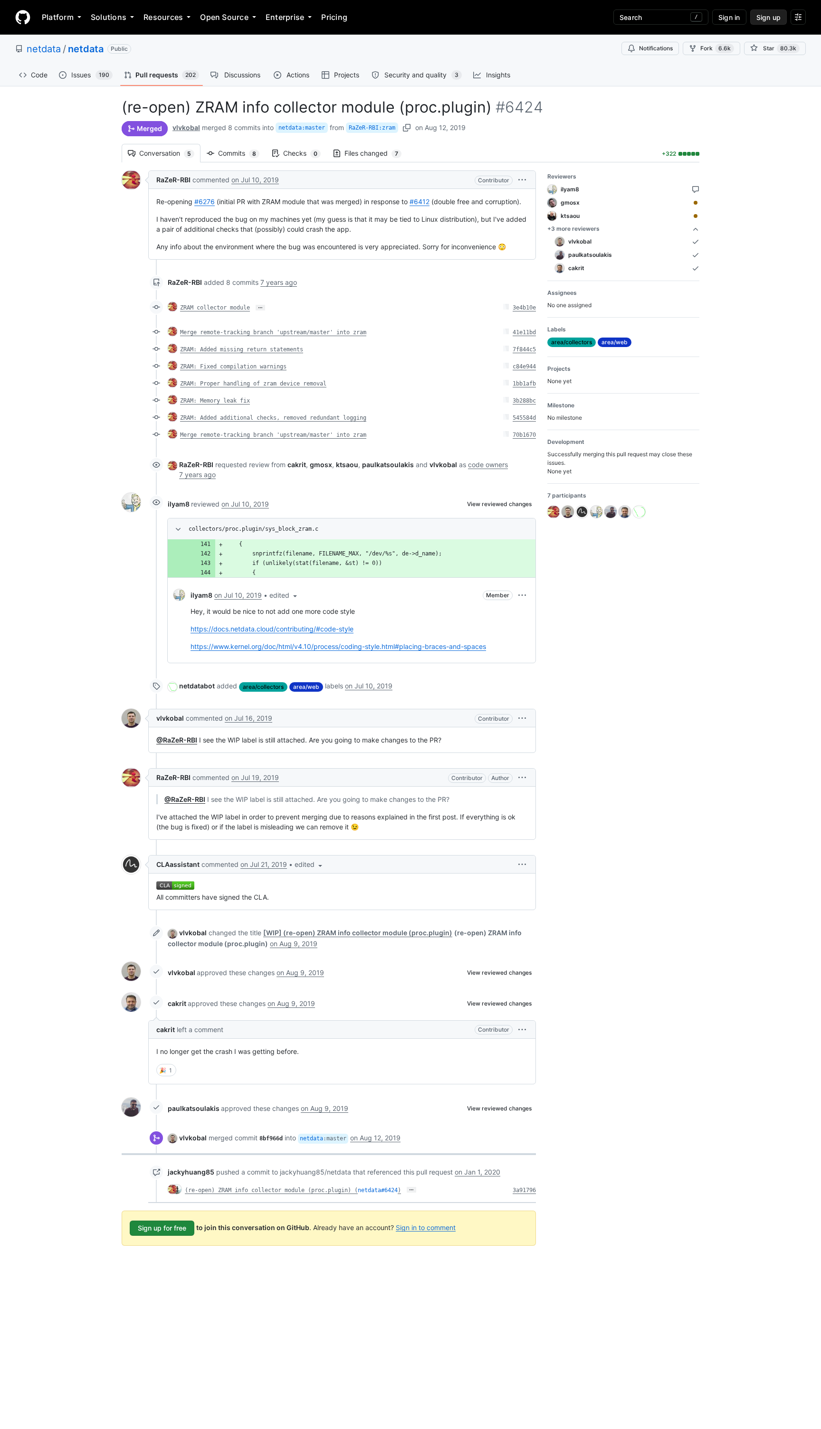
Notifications (656, 48)
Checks (305, 153)
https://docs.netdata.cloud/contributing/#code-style (272, 629)
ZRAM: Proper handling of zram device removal (253, 383)
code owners (488, 465)
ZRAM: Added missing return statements (241, 349)
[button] (522, 179)
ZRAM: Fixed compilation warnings (233, 366)
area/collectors (263, 686)
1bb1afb (524, 383)
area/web (306, 686)
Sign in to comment (426, 1227)
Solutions (108, 17)
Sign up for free (162, 1228)
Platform (58, 17)
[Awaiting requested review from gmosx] (695, 202)
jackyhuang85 (191, 1172)
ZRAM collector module (215, 307)
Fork (715, 48)
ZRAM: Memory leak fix (215, 400)
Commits (242, 153)
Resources (163, 17)
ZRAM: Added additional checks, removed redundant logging (273, 417)
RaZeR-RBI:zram (372, 127)
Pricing (334, 17)
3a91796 (524, 1190)
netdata (44, 49)
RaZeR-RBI (173, 180)
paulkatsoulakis (194, 1108)
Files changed (376, 153)
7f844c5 (524, 349)
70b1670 (524, 435)
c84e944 (524, 366)
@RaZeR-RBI (176, 740)
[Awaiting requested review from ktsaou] (695, 216)
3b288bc (524, 400)
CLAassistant (178, 864)
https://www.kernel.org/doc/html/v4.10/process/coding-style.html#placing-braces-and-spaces (338, 646)
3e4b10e (524, 307)
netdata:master (301, 127)
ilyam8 (179, 504)
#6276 (204, 201)
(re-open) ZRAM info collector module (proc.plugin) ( (271, 1190)
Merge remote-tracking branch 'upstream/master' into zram (273, 332)
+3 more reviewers (573, 228)
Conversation (169, 153)
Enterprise (285, 17)
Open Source (224, 17)
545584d (524, 417)
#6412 (420, 201)
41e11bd (524, 332)
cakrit (177, 1003)
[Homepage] (22, 17)
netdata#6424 (378, 1190)
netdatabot (197, 686)
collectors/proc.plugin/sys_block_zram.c (253, 529)
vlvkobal (186, 127)
